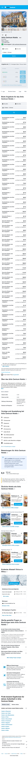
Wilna (22, 753)
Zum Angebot (18, 504)
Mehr (2, 388)
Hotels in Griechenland (6, 724)
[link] (10, 507)
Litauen (6, 753)
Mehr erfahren (6, 366)
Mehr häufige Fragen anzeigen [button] (14, 657)
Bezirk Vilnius (14, 753)
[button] (2, 7)
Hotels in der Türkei (6, 713)
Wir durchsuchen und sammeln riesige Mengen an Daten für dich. (13, 744)
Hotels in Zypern (5, 726)
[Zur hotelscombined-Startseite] (10, 7)
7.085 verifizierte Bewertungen (19, 44)
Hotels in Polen (5, 717)
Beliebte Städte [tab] (15, 704)
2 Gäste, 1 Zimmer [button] (7, 52)
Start (2, 753)
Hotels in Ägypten (5, 722)
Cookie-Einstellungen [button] (5, 372)
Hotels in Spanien (5, 728)
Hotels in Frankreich (6, 720)
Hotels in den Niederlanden (7, 715)
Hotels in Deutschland (6, 719)
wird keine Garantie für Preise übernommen (13, 737)
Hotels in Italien (5, 730)
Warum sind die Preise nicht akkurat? (11, 747)
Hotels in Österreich (6, 711)
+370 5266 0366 (5, 42)
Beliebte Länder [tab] (5, 704)
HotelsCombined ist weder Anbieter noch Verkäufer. (12, 741)
